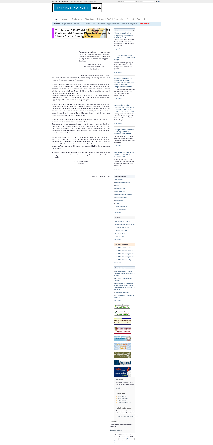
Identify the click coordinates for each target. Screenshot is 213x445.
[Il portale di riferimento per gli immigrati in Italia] (77, 10)
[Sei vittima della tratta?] (122, 315)
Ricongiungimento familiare (123, 194)
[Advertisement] (135, 8)
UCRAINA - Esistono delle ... (123, 248)
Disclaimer (89, 19)
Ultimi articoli (122, 396)
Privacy (100, 19)
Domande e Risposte (124, 402)
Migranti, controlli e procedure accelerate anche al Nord (123, 35)
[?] (159, 1)
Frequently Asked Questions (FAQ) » (127, 416)
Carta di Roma (119, 236)
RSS (109, 19)
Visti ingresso (119, 200)
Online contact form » (116, 430)
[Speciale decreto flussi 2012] (122, 349)
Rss (129, 441)
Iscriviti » (118, 388)
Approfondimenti (113, 24)
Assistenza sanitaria (121, 197)
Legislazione (67, 24)
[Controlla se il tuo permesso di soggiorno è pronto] (122, 333)
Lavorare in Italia (120, 188)
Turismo (117, 203)
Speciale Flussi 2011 (121, 230)
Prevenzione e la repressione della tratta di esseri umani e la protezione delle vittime (124, 108)
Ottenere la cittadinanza (122, 182)
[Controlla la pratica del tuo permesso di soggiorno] (122, 324)
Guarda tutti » (118, 212)
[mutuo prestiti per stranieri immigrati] (122, 364)
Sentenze (86, 24)
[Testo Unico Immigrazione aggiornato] (122, 357)
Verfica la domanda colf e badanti (125, 224)
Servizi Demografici (129, 24)
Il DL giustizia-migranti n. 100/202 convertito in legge (124, 57)
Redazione (77, 19)
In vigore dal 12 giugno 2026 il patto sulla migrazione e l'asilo (124, 132)
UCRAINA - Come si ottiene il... (124, 251)
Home (56, 19)
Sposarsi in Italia (120, 191)
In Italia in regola (120, 233)
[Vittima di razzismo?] (122, 308)
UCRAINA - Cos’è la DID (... (123, 260)
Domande (101, 24)
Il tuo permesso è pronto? (122, 221)
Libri (93, 24)
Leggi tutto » (118, 49)
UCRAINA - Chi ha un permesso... (125, 254)
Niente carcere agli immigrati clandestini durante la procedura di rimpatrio (124, 273)
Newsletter (118, 19)
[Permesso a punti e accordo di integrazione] (122, 376)
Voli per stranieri (121, 209)
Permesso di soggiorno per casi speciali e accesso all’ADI (124, 154)
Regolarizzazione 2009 (122, 227)
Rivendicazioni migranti (122, 292)
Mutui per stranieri (121, 206)
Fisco (117, 185)
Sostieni (130, 19)
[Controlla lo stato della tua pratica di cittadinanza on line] (122, 340)
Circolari (77, 24)
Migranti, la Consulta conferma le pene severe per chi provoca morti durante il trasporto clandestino (124, 83)
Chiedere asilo (119, 179)
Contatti (65, 19)
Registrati (141, 19)
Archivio (57, 24)
